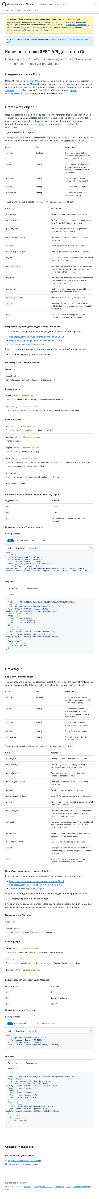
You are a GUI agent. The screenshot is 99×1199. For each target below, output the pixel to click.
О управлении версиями (78, 39)
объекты (9, 90)
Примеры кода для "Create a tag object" (25, 527)
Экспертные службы (82, 1187)
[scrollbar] (49, 562)
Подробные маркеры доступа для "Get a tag (27, 871)
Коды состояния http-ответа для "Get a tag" (27, 980)
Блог (7, 1189)
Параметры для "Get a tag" (18, 915)
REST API (10, 10)
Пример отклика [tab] (15, 588)
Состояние (59, 1187)
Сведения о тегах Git (21, 74)
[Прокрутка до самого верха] (93, 1193)
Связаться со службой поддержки (23, 1164)
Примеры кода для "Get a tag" (20, 1010)
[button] (48, 483)
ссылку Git (32, 81)
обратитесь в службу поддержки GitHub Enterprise (29, 30)
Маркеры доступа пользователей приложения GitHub (36, 336)
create (25, 121)
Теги (36, 10)
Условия (27, 1187)
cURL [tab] (10, 548)
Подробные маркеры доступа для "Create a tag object (32, 326)
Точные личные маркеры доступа (26, 344)
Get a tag (12, 669)
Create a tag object (19, 107)
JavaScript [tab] (20, 548)
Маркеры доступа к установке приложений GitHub (35, 340)
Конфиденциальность (43, 1187)
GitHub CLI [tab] (33, 548)
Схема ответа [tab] (32, 588)
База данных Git (24, 10)
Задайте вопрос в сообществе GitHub (24, 1160)
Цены (68, 1187)
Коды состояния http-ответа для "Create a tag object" (32, 494)
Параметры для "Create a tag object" (23, 362)
